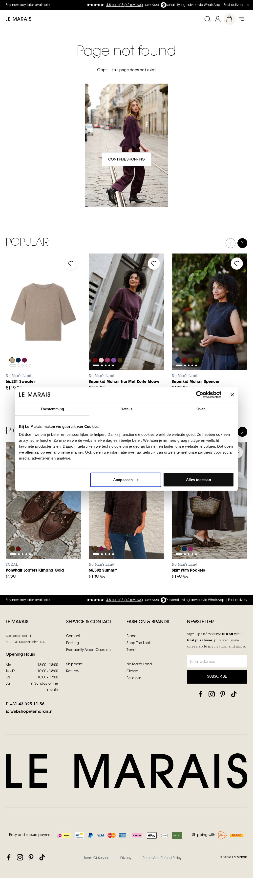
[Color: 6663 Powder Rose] (101, 346)
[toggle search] (207, 18)
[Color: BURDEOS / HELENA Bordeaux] (18, 535)
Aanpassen (123, 479)
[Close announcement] (248, 5)
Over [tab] (200, 409)
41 (14, 525)
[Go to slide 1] (13, 324)
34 (97, 525)
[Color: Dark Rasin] (24, 346)
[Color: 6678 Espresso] (120, 346)
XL (58, 336)
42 (141, 525)
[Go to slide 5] (30, 324)
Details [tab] (127, 409)
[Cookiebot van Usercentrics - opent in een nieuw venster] (199, 394)
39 (58, 514)
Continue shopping (126, 159)
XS (14, 336)
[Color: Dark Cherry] (191, 535)
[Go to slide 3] (22, 324)
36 (25, 514)
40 (68, 514)
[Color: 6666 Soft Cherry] (107, 346)
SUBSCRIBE (217, 677)
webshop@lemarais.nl (31, 712)
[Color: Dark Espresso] (95, 535)
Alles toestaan (198, 479)
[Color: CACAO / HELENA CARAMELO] (12, 535)
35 (14, 514)
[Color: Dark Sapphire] (18, 346)
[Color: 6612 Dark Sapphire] (178, 346)
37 (36, 514)
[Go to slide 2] (19, 324)
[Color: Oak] (12, 346)
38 (47, 514)
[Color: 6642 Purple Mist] (114, 346)
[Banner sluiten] (232, 394)
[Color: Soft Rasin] (101, 535)
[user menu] (218, 18)
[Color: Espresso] (178, 535)
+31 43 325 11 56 (27, 704)
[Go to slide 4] (26, 324)
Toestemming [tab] (52, 409)
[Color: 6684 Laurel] (197, 346)
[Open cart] (229, 19)
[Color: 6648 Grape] (95, 346)
